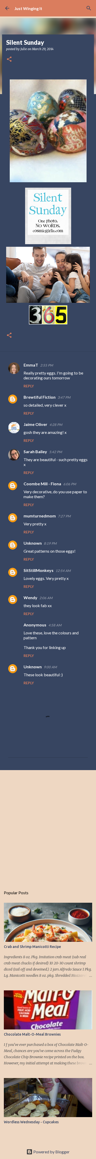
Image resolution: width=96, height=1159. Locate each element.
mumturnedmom (40, 515)
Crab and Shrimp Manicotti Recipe (32, 947)
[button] (9, 59)
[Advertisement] (48, 826)
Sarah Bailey (35, 451)
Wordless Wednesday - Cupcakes (31, 1122)
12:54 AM (63, 571)
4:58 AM (54, 625)
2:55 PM (46, 365)
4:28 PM (55, 425)
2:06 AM (45, 598)
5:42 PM (55, 452)
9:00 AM (50, 667)
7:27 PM (64, 516)
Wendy (30, 597)
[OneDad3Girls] (48, 301)
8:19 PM (50, 543)
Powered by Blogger (51, 1151)
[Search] (89, 8)
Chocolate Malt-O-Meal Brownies (32, 1034)
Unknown (33, 543)
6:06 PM (69, 484)
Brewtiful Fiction (40, 397)
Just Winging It (28, 8)
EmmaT (31, 364)
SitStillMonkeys (39, 570)
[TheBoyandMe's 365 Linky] (48, 322)
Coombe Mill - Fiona (42, 483)
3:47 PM (64, 397)
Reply (29, 386)
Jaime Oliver (35, 424)
